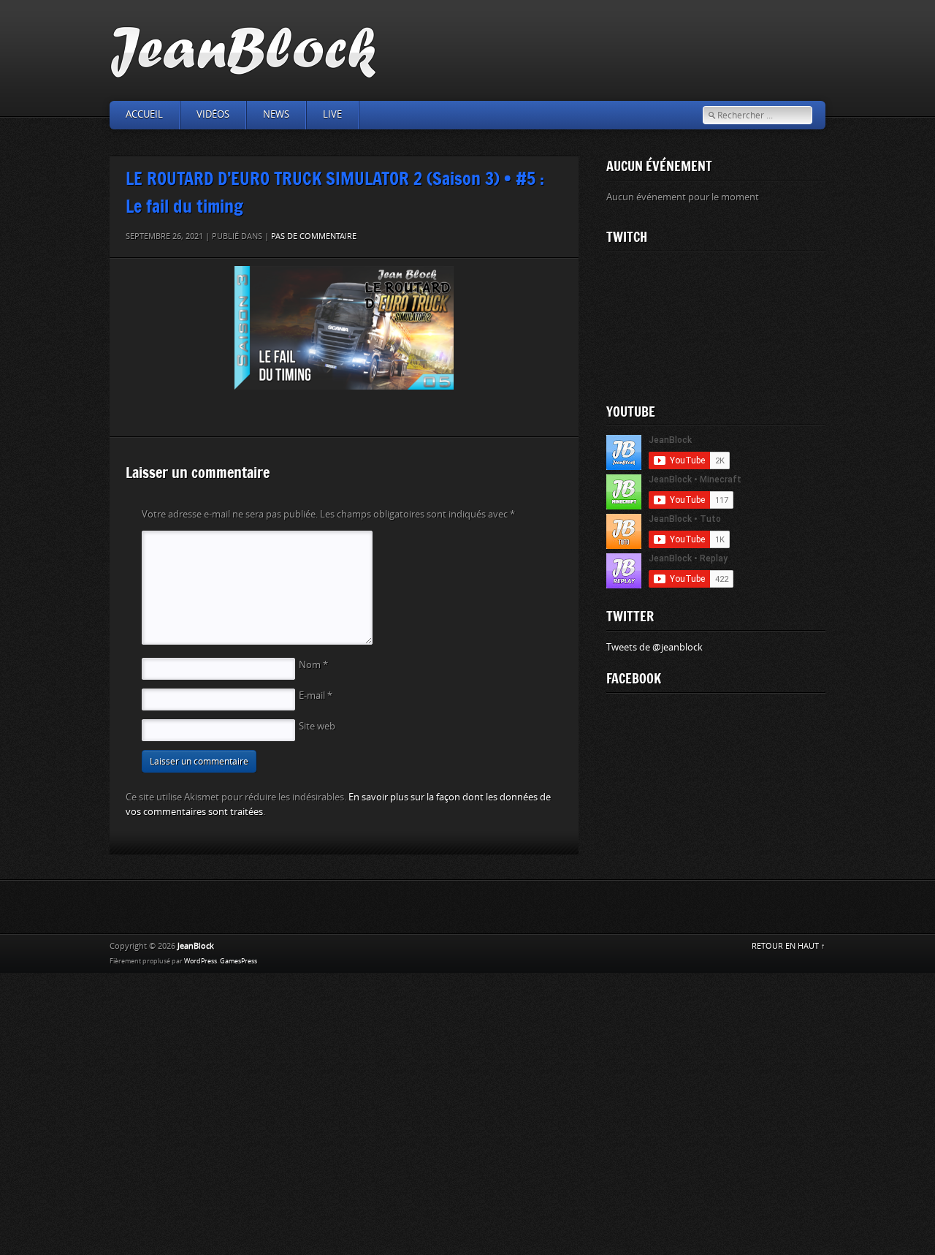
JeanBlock (196, 946)
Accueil (144, 114)
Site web (317, 726)
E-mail (315, 695)
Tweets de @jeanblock (654, 647)
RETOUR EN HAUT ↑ (788, 946)
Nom (313, 664)
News (276, 114)
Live (332, 114)
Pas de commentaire (313, 236)
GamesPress (238, 961)
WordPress (200, 961)
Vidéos (212, 114)
